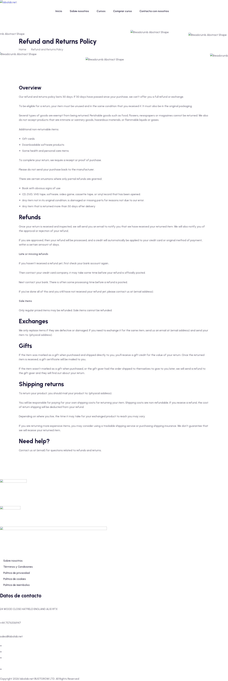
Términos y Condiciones (18, 566)
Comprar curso (122, 11)
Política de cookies (14, 578)
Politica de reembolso (16, 585)
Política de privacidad (16, 572)
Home (22, 49)
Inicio (58, 11)
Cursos (101, 11)
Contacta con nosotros (154, 11)
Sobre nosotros (79, 11)
